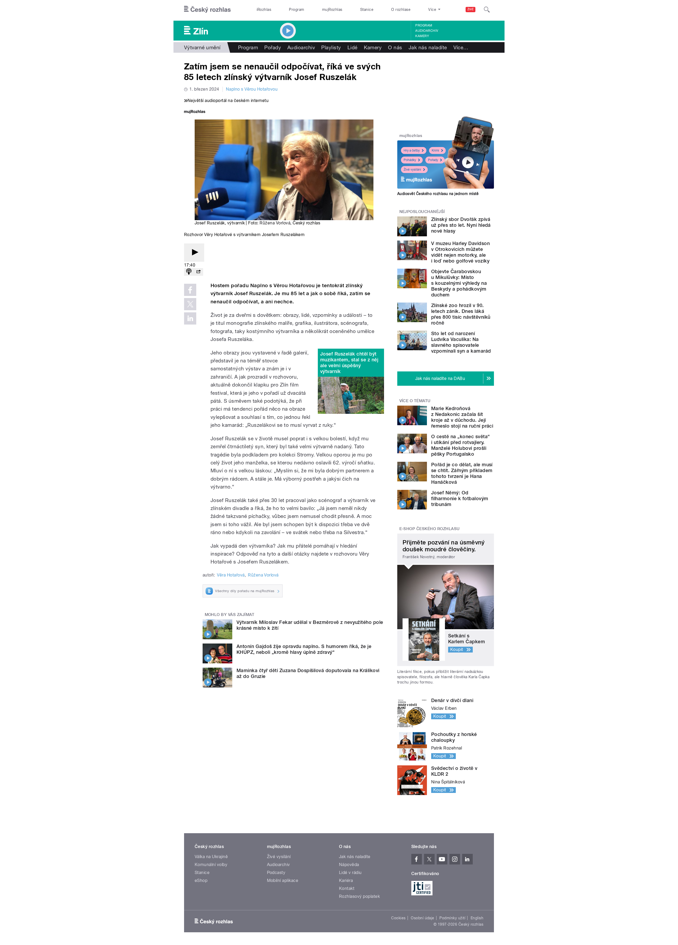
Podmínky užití (452, 918)
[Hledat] (487, 9)
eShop (201, 880)
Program (296, 9)
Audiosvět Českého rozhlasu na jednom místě (438, 194)
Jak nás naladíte (428, 47)
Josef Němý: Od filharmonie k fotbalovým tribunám (459, 498)
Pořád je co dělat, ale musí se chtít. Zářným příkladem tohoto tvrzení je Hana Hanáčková (462, 473)
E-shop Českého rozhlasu (429, 528)
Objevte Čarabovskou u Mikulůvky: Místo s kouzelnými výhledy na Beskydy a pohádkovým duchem (459, 283)
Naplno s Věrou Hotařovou (252, 89)
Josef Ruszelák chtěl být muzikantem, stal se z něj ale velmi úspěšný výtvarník (349, 362)
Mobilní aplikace (282, 880)
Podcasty (276, 872)
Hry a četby (412, 150)
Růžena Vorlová (275, 222)
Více (461, 47)
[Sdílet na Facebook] (190, 290)
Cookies (398, 918)
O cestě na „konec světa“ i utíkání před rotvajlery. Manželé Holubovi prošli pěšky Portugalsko (460, 445)
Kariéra (346, 880)
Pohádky (410, 160)
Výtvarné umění (202, 47)
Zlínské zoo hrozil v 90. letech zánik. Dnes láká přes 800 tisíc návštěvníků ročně (460, 314)
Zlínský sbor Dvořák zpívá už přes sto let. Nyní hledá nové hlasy (461, 225)
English (477, 918)
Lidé (352, 47)
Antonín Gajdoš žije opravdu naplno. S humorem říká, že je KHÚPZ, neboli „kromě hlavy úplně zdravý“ (304, 649)
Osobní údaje (422, 918)
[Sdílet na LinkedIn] (190, 318)
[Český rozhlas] (207, 9)
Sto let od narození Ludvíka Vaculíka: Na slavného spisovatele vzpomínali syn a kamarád (461, 342)
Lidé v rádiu (350, 872)
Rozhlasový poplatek (359, 896)
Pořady (272, 47)
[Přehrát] (194, 252)
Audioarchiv (426, 31)
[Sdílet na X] (190, 304)
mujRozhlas (332, 9)
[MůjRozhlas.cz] (194, 112)
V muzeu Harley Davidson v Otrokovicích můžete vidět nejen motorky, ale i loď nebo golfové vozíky (460, 252)
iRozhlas (264, 9)
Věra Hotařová (230, 575)
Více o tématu (415, 400)
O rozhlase (401, 9)
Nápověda (349, 864)
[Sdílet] (198, 272)
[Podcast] (189, 272)
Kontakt (346, 888)
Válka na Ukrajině (211, 856)
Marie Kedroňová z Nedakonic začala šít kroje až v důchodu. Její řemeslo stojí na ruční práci (462, 417)
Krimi (435, 150)
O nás (395, 47)
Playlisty (331, 47)
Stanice (366, 9)
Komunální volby (211, 864)
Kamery (422, 36)
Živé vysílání (412, 169)
